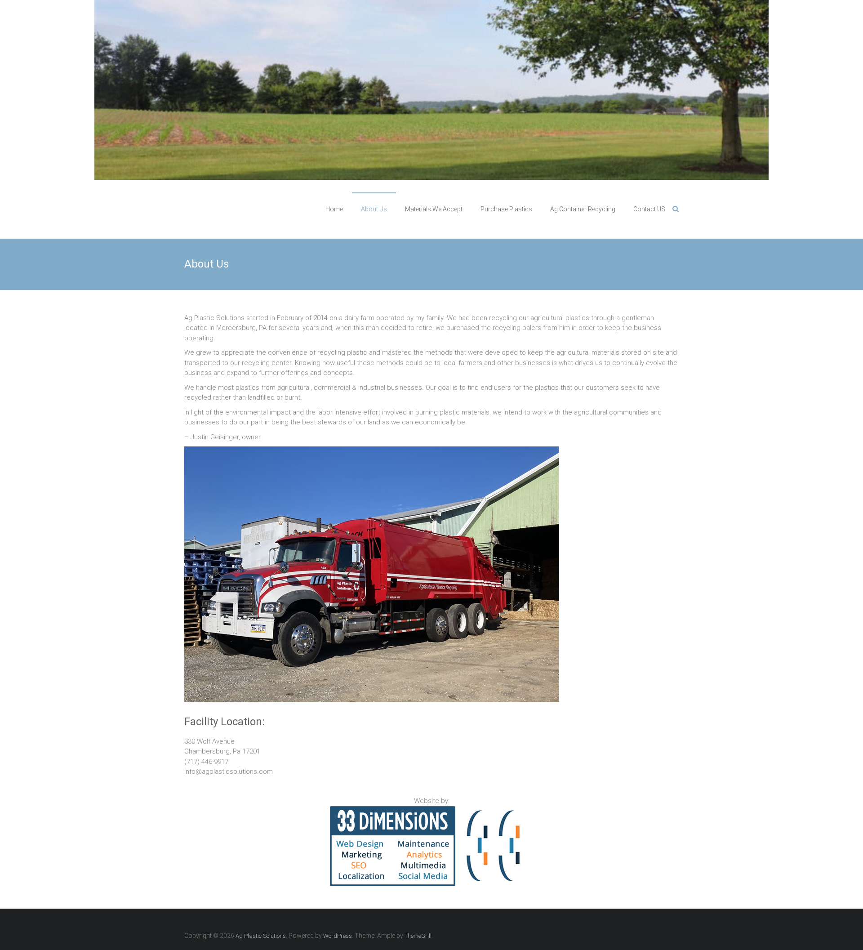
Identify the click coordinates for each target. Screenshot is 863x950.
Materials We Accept (434, 209)
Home (334, 209)
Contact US (649, 209)
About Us (374, 209)
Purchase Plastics (506, 209)
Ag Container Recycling (582, 209)
